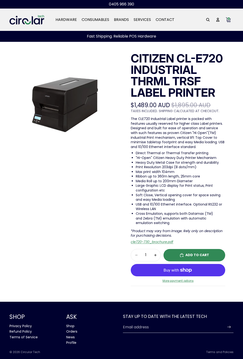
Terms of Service (23, 337)
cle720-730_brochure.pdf (152, 241)
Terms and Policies (220, 352)
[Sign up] (229, 327)
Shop (70, 326)
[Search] (208, 19)
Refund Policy (20, 331)
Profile (71, 342)
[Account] (218, 19)
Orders (71, 331)
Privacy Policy (20, 326)
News (70, 337)
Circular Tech (30, 352)
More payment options (178, 281)
